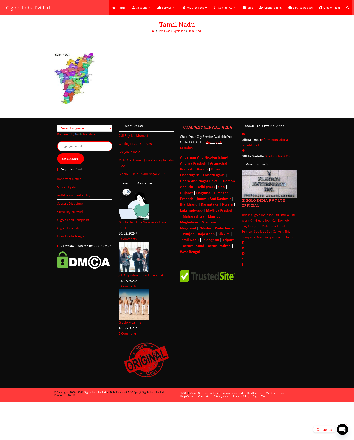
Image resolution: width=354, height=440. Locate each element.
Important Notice (69, 179)
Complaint (204, 396)
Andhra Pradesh (193, 163)
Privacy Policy (241, 396)
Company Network (70, 212)
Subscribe (70, 158)
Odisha (205, 228)
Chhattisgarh (213, 175)
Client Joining (221, 396)
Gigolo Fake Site (68, 228)
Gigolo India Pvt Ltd (28, 7)
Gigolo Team (260, 396)
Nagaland (188, 228)
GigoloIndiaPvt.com (278, 156)
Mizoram (209, 222)
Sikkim (224, 234)
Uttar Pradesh (219, 246)
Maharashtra (193, 216)
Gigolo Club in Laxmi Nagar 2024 (142, 174)
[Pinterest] (243, 248)
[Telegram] (243, 254)
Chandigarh (190, 175)
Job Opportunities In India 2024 (141, 275)
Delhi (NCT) (205, 187)
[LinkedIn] (243, 242)
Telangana (210, 240)
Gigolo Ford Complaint (73, 220)
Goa (221, 187)
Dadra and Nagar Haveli (199, 181)
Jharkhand (188, 204)
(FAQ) (183, 393)
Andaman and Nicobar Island (204, 157)
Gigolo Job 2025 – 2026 (135, 144)
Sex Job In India (129, 152)
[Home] (153, 31)
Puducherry (224, 228)
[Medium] (243, 259)
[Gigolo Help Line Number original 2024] (134, 204)
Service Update (67, 187)
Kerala (227, 204)
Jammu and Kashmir (214, 198)
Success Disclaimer (70, 203)
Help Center (187, 396)
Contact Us (211, 393)
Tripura (228, 240)
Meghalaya (189, 222)
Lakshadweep (191, 210)
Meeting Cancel (275, 393)
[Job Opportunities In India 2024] (134, 257)
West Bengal (190, 251)
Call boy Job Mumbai (133, 135)
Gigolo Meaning (130, 322)
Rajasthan (206, 234)
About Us (195, 393)
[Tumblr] (242, 265)
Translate (89, 134)
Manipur (214, 216)
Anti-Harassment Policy (73, 195)
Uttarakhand (193, 246)
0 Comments (128, 239)
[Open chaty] (342, 429)
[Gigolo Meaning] (134, 304)
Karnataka (209, 204)
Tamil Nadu (195, 31)
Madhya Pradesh (219, 210)
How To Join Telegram (72, 236)
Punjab (188, 234)
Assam (202, 169)
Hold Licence (254, 393)
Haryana (202, 193)
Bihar (215, 169)
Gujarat (186, 193)
